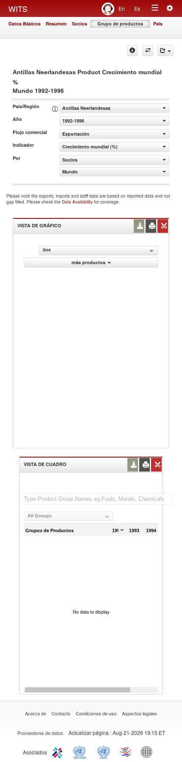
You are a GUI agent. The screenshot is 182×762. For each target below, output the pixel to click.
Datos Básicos (24, 23)
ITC (58, 751)
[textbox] (98, 499)
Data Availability (78, 202)
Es (137, 8)
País (158, 23)
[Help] (132, 50)
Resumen (56, 23)
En (122, 8)
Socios (79, 23)
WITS (18, 8)
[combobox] (68, 516)
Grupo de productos (120, 23)
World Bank (148, 751)
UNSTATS (103, 751)
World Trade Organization (126, 751)
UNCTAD (81, 751)
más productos (88, 262)
